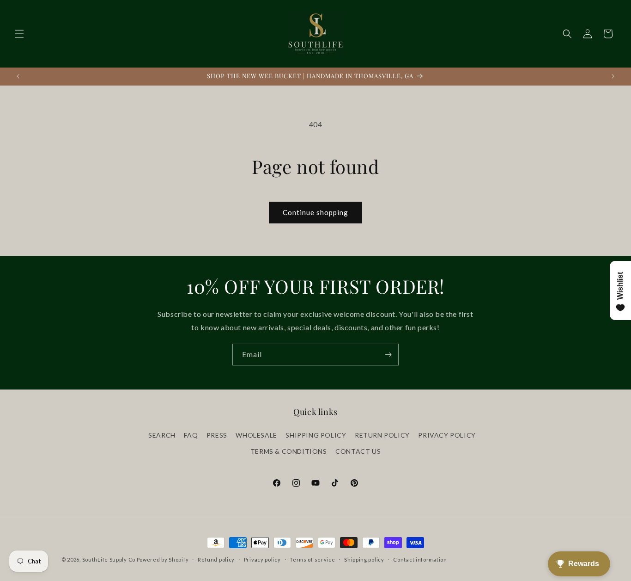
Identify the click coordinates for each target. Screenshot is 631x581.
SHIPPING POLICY (315, 435)
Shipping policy (364, 559)
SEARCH (162, 435)
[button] (19, 34)
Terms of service (312, 559)
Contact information (420, 559)
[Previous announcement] (18, 76)
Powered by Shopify (163, 559)
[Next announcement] (613, 76)
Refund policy (216, 559)
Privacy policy (262, 559)
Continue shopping (315, 212)
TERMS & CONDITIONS (288, 451)
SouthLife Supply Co (108, 559)
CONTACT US (358, 451)
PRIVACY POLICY (446, 435)
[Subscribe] (388, 354)
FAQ (191, 435)
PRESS (216, 435)
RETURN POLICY (382, 435)
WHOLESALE (256, 435)
